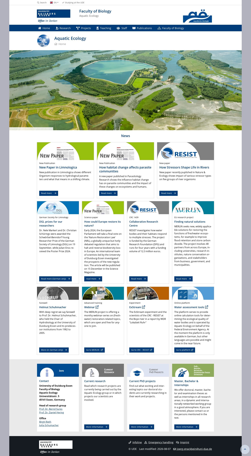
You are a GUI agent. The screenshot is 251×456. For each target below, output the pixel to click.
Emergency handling (160, 442)
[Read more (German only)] (58, 207)
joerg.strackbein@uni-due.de (194, 449)
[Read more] (65, 151)
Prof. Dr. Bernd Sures (50, 409)
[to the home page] (53, 16)
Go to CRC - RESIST (140, 349)
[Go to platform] (193, 293)
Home (46, 28)
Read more (46, 193)
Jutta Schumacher (49, 425)
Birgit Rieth (45, 421)
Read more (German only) (53, 278)
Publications (144, 28)
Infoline (137, 442)
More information (94, 426)
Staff (124, 28)
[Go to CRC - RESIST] (148, 293)
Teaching (105, 28)
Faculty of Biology (173, 28)
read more (91, 278)
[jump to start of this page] (245, 449)
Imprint (184, 442)
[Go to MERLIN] (103, 293)
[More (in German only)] (58, 293)
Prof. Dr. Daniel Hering (51, 412)
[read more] (193, 207)
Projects (86, 28)
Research (65, 28)
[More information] (103, 370)
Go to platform (183, 349)
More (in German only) (52, 349)
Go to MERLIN (93, 349)
